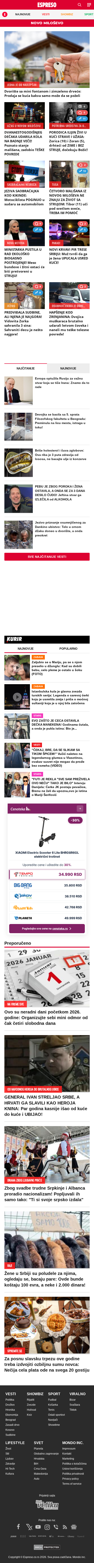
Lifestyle (15, 1443)
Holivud (31, 1409)
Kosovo (9, 1429)
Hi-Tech (10, 1468)
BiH (36, 1463)
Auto (36, 1478)
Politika (9, 1399)
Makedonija (41, 1473)
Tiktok (73, 1409)
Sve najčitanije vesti (47, 556)
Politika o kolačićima (74, 1463)
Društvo (10, 1404)
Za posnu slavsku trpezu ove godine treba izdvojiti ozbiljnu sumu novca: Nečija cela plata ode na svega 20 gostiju (46, 1364)
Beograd (10, 1419)
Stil (7, 1453)
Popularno (68, 648)
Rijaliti (30, 1399)
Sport (54, 1394)
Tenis (51, 1409)
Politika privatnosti (73, 1473)
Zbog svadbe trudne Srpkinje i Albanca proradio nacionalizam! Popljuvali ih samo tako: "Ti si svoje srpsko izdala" (44, 1194)
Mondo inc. (73, 1443)
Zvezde (31, 1404)
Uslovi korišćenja (72, 1468)
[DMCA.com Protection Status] (47, 1548)
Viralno (77, 1394)
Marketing (68, 1458)
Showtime (54, 1424)
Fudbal (52, 1399)
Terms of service (72, 1483)
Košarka (53, 1404)
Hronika (10, 1409)
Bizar (73, 1399)
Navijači (53, 1419)
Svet (38, 1443)
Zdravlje (10, 1463)
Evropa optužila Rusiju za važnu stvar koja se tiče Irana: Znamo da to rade (62, 383)
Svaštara (75, 1404)
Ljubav (9, 1458)
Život (8, 1448)
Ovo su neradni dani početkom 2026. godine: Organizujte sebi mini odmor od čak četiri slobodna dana (46, 1018)
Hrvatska (39, 1458)
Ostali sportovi (56, 1414)
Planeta (38, 1448)
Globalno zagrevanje (46, 1453)
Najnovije (68, 368)
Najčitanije (26, 368)
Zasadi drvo (12, 1424)
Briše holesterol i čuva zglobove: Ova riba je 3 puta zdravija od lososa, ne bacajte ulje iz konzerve (60, 455)
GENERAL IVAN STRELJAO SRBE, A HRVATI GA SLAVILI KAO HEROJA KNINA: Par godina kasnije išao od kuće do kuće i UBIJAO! (45, 1106)
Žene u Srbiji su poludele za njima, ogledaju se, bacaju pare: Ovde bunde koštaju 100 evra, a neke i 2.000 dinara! (44, 1279)
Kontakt (66, 1453)
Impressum (68, 1448)
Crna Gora (40, 1468)
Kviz (29, 1414)
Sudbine (10, 1434)
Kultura (9, 1473)
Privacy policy (70, 1478)
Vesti (10, 1394)
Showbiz (35, 1394)
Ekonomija (11, 1414)
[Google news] (74, 1527)
